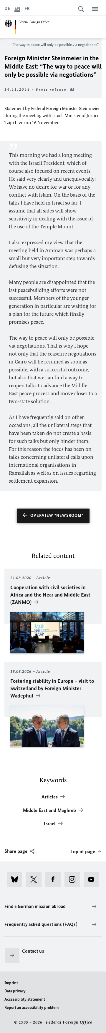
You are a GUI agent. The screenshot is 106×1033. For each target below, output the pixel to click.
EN (17, 8)
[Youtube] (93, 879)
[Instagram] (74, 879)
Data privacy (15, 991)
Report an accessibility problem (31, 1007)
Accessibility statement (24, 999)
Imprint (11, 982)
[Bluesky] (16, 879)
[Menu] (95, 8)
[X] (35, 879)
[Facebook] (54, 879)
